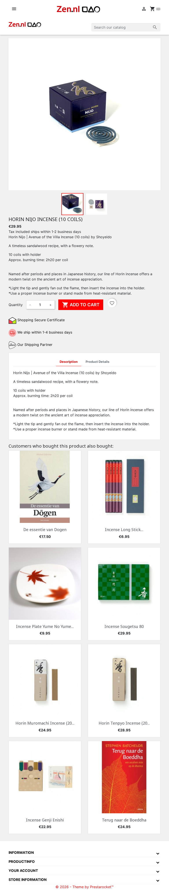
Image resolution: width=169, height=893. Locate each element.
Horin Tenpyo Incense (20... (124, 723)
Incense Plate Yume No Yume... (45, 626)
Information (21, 852)
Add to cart (80, 304)
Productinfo (22, 861)
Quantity (16, 305)
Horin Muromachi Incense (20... (44, 723)
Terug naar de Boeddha (124, 820)
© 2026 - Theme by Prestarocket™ (84, 887)
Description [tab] (69, 361)
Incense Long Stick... (124, 529)
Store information (28, 879)
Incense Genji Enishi (45, 820)
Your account (23, 870)
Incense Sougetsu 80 (124, 626)
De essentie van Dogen (44, 529)
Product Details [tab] (97, 361)
